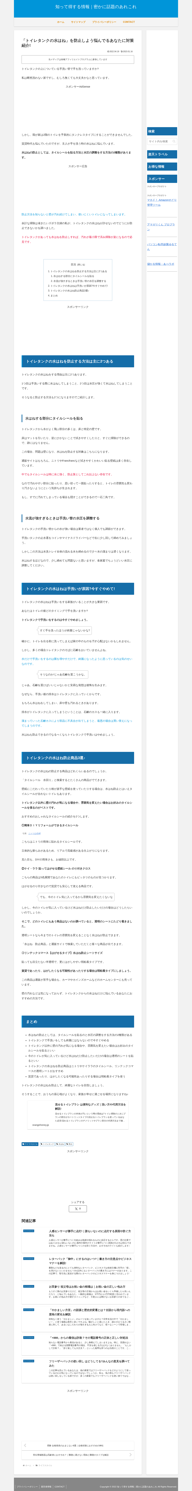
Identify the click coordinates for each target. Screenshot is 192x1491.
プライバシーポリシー (27, 1486)
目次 (73, 264)
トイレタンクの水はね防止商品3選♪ (70, 290)
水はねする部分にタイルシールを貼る (73, 276)
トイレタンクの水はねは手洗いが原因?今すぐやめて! (79, 285)
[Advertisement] (78, 110)
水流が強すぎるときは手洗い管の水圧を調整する (79, 281)
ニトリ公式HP (34, 834)
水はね (61, 1144)
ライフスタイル (31, 1144)
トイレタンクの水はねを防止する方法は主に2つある (79, 271)
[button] (174, 141)
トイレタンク (48, 1144)
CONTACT (60, 1486)
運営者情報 (46, 1486)
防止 (70, 1144)
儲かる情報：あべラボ (160, 264)
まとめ (54, 295)
